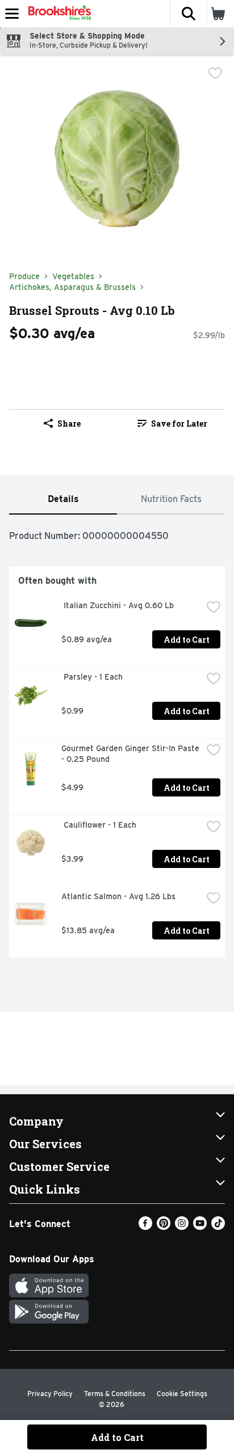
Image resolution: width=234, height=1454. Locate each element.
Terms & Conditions (114, 1393)
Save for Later (179, 423)
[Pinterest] (163, 1226)
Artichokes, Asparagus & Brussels (72, 287)
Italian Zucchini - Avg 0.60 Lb (117, 605)
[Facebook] (145, 1226)
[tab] (63, 499)
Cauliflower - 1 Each (98, 824)
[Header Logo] (57, 13)
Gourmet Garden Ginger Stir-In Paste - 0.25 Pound (131, 754)
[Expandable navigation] (12, 14)
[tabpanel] (117, 741)
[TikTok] (218, 1226)
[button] (188, 13)
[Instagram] (182, 1226)
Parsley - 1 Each (92, 676)
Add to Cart (187, 639)
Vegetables (73, 276)
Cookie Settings (182, 1393)
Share (69, 423)
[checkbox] (215, 73)
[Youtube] (200, 1226)
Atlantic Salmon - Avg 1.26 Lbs (118, 896)
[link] (172, 423)
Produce (24, 276)
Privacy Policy (50, 1393)
